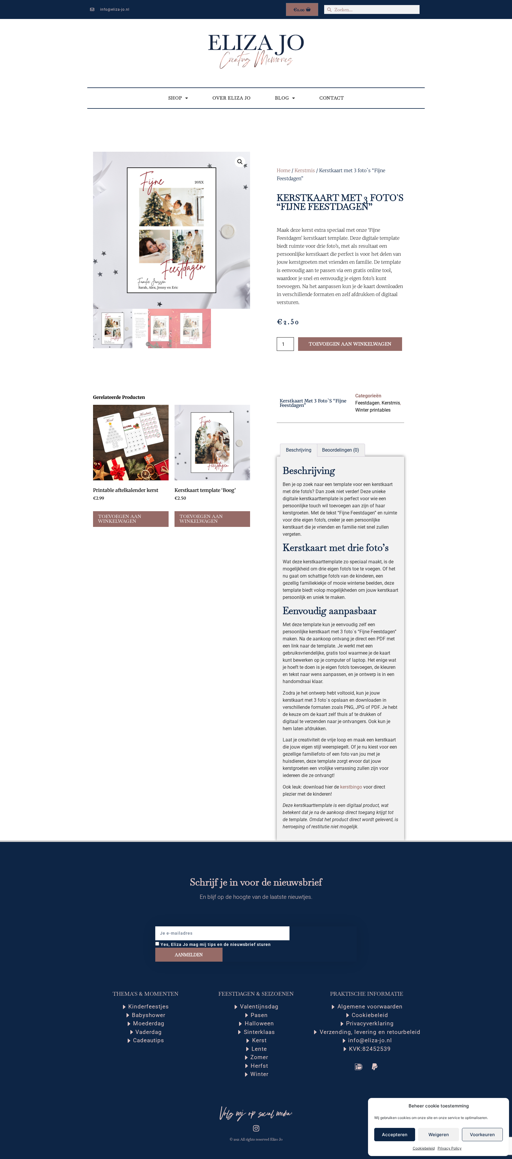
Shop (175, 98)
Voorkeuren (482, 1134)
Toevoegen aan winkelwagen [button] (119, 518)
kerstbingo (351, 787)
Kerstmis (305, 170)
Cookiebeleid (424, 1148)
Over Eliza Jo (231, 98)
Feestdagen (367, 403)
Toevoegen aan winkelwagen (350, 344)
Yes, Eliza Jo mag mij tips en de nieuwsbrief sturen (216, 944)
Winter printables (373, 410)
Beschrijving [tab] (298, 450)
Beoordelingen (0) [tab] (340, 450)
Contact (331, 98)
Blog (282, 98)
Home (283, 170)
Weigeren (438, 1134)
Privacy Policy (450, 1148)
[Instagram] (256, 1128)
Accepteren (394, 1134)
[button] (240, 161)
